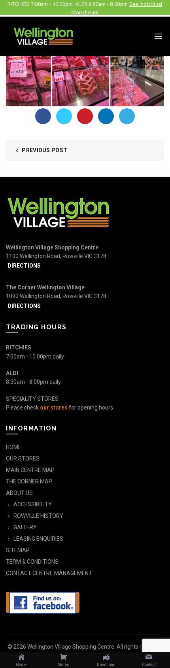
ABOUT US (19, 493)
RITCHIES (18, 347)
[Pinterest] (85, 116)
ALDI (12, 373)
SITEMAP (18, 550)
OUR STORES (23, 458)
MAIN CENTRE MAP (30, 470)
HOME (13, 447)
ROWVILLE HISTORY (38, 516)
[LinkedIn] (106, 116)
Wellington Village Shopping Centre (70, 646)
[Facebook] (43, 116)
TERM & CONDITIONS (32, 562)
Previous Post (44, 150)
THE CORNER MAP (29, 481)
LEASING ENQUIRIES (38, 539)
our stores (54, 407)
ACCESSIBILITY (32, 504)
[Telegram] (127, 116)
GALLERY (25, 527)
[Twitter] (64, 116)
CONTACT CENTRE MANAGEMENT (49, 573)
